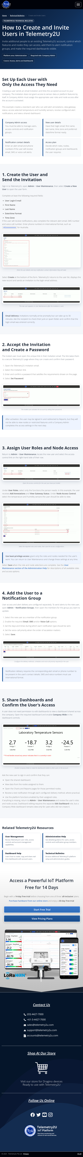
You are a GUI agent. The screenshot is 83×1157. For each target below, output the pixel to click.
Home (4, 15)
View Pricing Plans (42, 918)
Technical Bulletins (17, 15)
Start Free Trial (42, 909)
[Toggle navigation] (78, 4)
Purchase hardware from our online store (28, 901)
